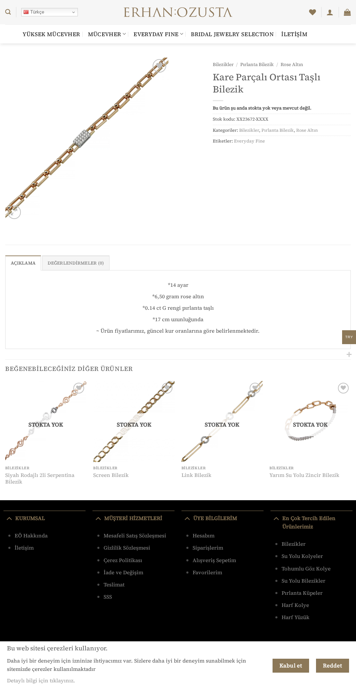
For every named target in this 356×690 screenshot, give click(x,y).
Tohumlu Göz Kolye (306, 568)
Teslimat (114, 584)
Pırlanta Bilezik (257, 64)
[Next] (350, 440)
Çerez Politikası (123, 560)
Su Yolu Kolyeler (302, 556)
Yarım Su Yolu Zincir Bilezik (304, 475)
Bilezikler (223, 64)
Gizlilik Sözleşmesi (127, 547)
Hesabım (204, 535)
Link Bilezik (196, 475)
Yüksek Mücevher (51, 34)
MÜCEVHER (104, 34)
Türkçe (36, 12)
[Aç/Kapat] (9, 518)
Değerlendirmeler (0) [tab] (76, 263)
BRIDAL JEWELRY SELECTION (232, 34)
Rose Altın (292, 64)
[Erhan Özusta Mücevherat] (178, 12)
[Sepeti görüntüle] (347, 12)
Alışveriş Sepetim (214, 560)
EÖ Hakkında (31, 535)
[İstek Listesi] (312, 12)
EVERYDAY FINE (156, 34)
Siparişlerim (208, 547)
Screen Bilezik (111, 475)
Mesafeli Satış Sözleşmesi (135, 535)
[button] (8, 12)
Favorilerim (207, 572)
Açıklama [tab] (23, 263)
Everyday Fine (249, 141)
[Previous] (5, 440)
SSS (108, 596)
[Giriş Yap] (329, 12)
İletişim (294, 34)
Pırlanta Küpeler (302, 592)
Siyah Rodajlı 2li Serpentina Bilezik (39, 478)
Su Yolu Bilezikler (303, 580)
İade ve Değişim (123, 572)
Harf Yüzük (295, 617)
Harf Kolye (295, 605)
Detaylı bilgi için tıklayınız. (41, 680)
